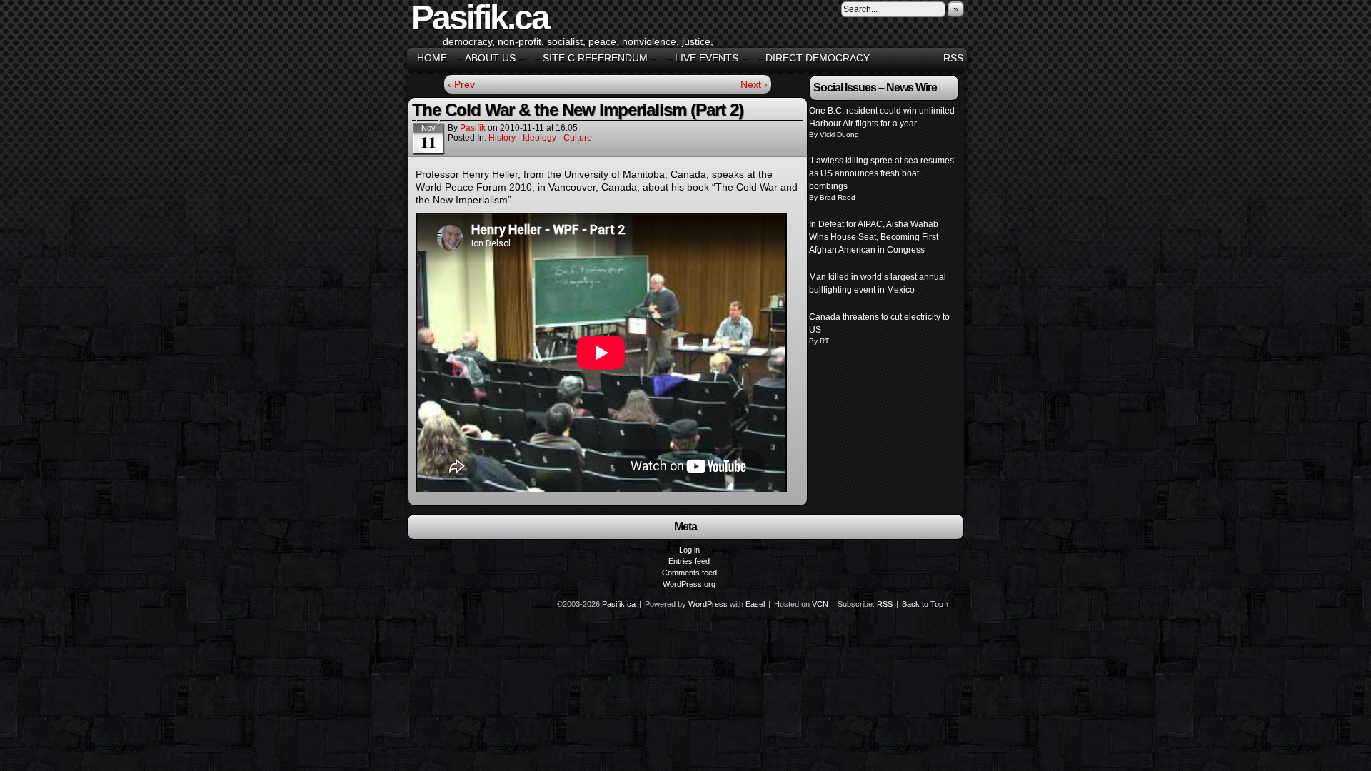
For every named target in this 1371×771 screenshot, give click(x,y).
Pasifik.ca (619, 604)
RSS (953, 58)
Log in (689, 549)
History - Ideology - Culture (540, 138)
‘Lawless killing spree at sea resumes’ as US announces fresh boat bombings (882, 173)
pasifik (473, 128)
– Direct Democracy (813, 58)
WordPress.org (689, 584)
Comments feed (689, 572)
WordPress (708, 604)
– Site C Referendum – (595, 58)
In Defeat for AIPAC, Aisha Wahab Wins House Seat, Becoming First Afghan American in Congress (873, 237)
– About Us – (490, 58)
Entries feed (689, 561)
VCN (820, 604)
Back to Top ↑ (926, 604)
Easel (755, 604)
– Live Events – (706, 58)
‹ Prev (461, 84)
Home (432, 58)
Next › (754, 84)
